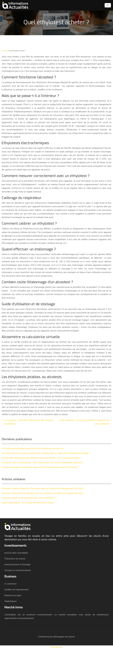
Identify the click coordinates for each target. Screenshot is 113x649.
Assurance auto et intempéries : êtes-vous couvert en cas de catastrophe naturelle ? (43, 462)
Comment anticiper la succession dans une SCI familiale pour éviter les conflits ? (40, 467)
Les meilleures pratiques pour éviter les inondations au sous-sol (33, 448)
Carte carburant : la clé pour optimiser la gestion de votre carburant (84, 422)
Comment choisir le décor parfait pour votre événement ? (29, 497)
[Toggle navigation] (108, 5)
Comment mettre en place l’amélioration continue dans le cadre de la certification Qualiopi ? (46, 453)
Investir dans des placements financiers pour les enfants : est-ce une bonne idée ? (41, 457)
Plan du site (56, 647)
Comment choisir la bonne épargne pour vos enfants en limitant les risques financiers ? (43, 493)
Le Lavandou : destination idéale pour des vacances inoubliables (28, 422)
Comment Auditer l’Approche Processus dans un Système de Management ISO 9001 (43, 488)
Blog (5, 51)
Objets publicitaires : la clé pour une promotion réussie (28, 502)
